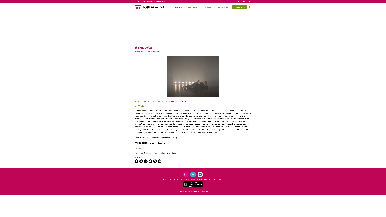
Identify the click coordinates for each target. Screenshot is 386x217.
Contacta (183, 179)
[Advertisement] (193, 30)
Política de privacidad (203, 179)
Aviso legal (191, 179)
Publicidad (175, 179)
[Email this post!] (159, 162)
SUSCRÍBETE (239, 7)
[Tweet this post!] (141, 162)
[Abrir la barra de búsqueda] (249, 7)
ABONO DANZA (178, 101)
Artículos (223, 7)
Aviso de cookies (217, 179)
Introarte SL (206, 191)
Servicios (192, 7)
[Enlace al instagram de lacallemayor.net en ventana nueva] (247, 2)
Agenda (178, 7)
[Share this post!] (136, 162)
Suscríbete (166, 179)
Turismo (207, 7)
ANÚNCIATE (242, 2)
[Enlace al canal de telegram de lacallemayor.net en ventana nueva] (249, 2)
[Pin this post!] (150, 162)
